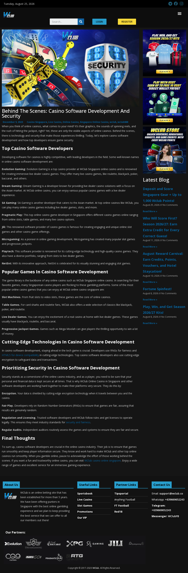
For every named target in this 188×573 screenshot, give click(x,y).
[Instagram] (181, 4)
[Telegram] (170, 4)
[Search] (81, 21)
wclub (113, 122)
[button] (179, 13)
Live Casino (55, 122)
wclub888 (123, 122)
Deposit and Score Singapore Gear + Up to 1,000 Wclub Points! (162, 195)
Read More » (150, 211)
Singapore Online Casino (94, 122)
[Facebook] (176, 4)
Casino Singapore (37, 122)
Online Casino (71, 122)
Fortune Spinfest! (157, 289)
